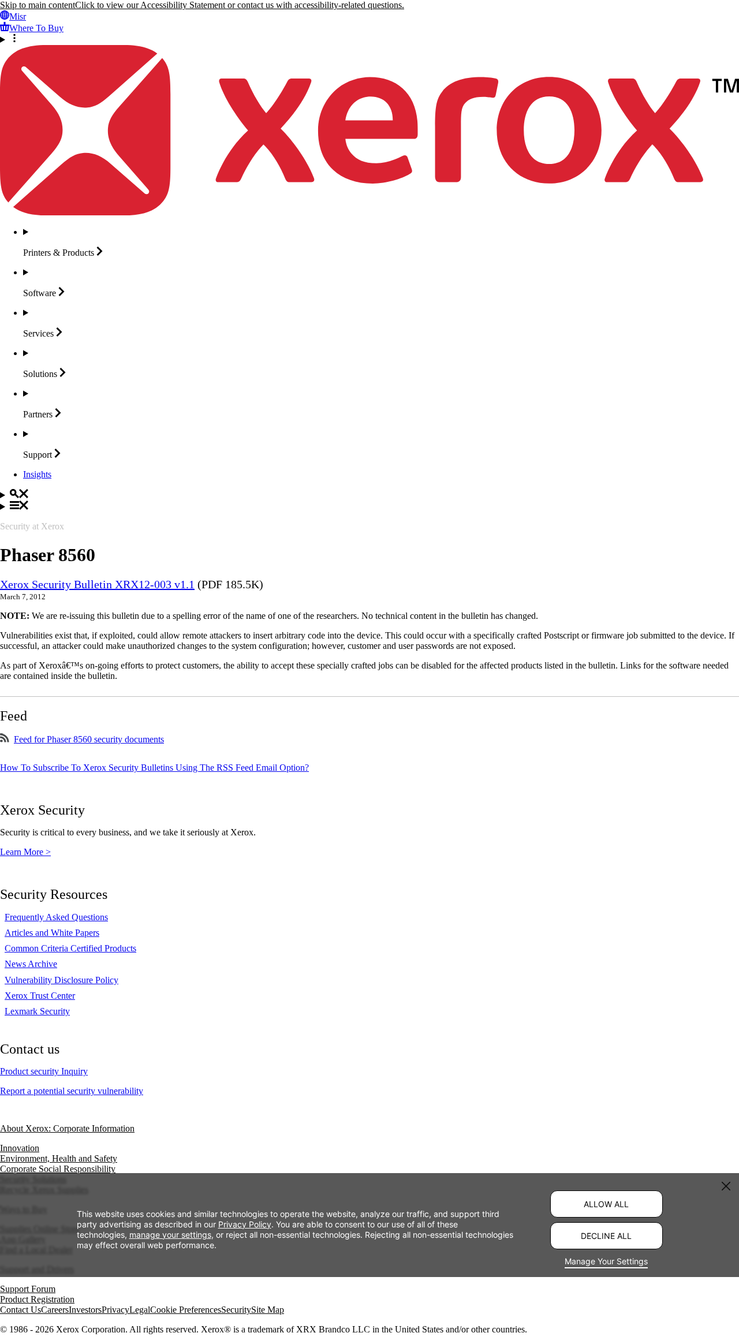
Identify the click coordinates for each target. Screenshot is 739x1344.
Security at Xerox (32, 526)
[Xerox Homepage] (369, 212)
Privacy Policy (244, 1224)
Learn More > (25, 852)
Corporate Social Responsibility (57, 1169)
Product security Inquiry (44, 1071)
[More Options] (369, 39)
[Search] (369, 495)
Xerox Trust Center (40, 995)
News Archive (31, 964)
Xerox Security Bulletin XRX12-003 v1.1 (97, 584)
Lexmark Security (37, 1011)
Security (236, 1310)
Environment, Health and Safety (58, 1158)
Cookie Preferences (185, 1310)
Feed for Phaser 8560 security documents (89, 739)
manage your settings (170, 1234)
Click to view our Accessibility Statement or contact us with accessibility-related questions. (239, 5)
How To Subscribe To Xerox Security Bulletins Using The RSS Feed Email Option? (154, 767)
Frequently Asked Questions (56, 917)
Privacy (115, 1310)
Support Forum (27, 1289)
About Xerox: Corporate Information (67, 1128)
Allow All (606, 1204)
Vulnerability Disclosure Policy (61, 980)
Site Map (267, 1310)
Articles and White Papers (52, 933)
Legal (139, 1310)
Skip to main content (37, 5)
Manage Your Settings (606, 1261)
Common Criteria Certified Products (70, 948)
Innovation (19, 1148)
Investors (85, 1310)
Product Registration (37, 1299)
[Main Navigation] (369, 506)
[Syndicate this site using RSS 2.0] (4, 739)
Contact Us (20, 1310)
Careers (55, 1310)
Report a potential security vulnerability (71, 1091)
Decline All (606, 1236)
